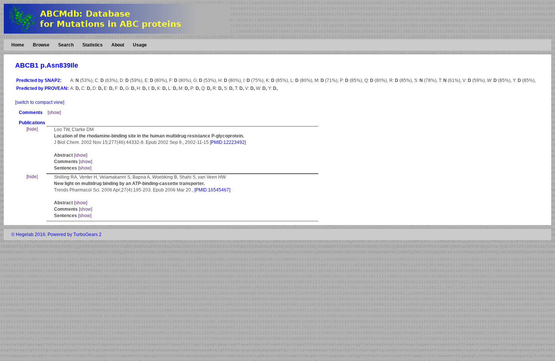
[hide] (32, 129)
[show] (54, 112)
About (117, 45)
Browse (41, 45)
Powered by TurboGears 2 (75, 234)
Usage (140, 45)
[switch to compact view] (39, 102)
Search (66, 45)
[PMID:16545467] (212, 190)
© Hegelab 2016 (28, 234)
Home (17, 45)
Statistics (92, 45)
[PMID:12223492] (228, 142)
